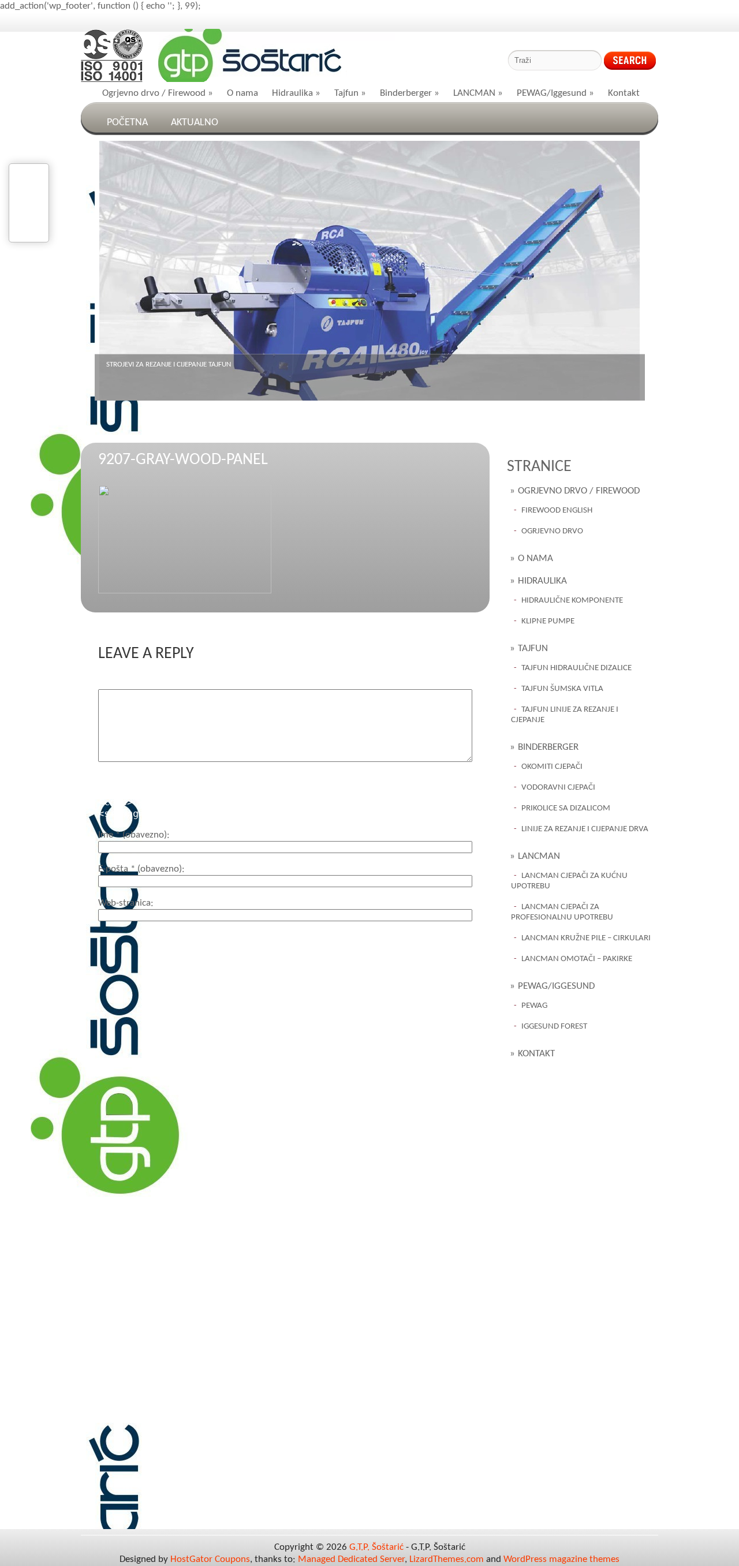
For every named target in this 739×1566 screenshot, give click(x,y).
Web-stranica (124, 903)
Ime (132, 835)
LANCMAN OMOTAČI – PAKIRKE (576, 959)
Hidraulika (296, 93)
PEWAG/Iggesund (555, 93)
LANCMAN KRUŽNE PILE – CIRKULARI (586, 938)
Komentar (118, 683)
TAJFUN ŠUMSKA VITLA (562, 689)
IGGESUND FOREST (554, 1026)
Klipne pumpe (547, 621)
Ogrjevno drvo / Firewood (157, 93)
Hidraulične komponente (572, 600)
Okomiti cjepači (552, 767)
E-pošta (140, 869)
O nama (242, 93)
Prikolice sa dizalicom (565, 808)
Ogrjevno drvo (552, 531)
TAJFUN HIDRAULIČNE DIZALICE (576, 668)
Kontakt (624, 93)
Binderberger (409, 93)
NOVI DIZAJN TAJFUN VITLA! (148, 364)
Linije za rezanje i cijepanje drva (584, 829)
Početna (127, 122)
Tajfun (350, 93)
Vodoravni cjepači (558, 787)
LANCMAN (478, 93)
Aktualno (194, 122)
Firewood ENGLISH (556, 510)
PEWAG (534, 1005)
